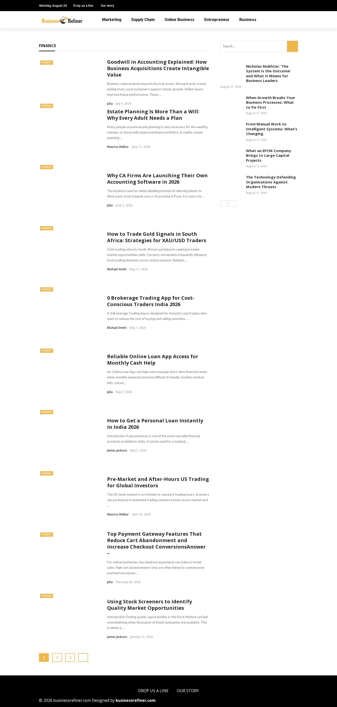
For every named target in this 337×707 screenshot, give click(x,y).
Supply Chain (143, 19)
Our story (107, 5)
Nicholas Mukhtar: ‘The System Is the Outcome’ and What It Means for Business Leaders (268, 73)
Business (247, 19)
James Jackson (117, 450)
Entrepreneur (216, 19)
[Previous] (224, 204)
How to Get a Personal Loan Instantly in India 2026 (155, 423)
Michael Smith (117, 269)
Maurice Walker (118, 147)
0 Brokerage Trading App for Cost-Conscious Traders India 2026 (150, 301)
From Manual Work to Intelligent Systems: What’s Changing (271, 128)
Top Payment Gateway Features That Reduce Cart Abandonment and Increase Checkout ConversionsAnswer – (156, 543)
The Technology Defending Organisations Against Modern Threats (271, 182)
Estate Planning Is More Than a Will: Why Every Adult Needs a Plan (153, 114)
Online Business (179, 19)
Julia (110, 205)
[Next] (232, 204)
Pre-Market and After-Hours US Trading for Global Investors (158, 482)
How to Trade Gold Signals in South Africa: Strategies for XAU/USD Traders (156, 237)
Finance (46, 62)
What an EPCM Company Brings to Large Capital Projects (268, 155)
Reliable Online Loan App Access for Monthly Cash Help (152, 359)
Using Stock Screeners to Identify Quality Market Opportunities (149, 604)
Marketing (111, 19)
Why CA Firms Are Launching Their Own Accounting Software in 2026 (157, 178)
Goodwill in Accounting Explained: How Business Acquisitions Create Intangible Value (158, 68)
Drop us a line (83, 5)
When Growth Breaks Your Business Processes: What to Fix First (270, 102)
